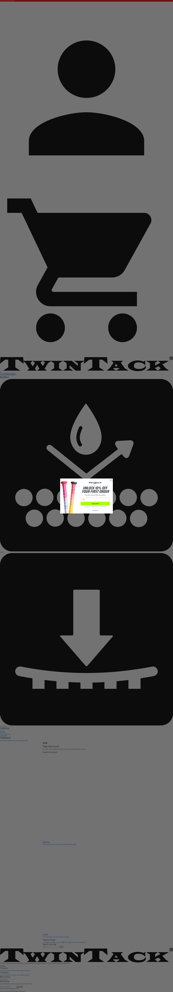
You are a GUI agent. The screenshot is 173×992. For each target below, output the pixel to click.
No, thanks (95, 510)
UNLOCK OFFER (95, 504)
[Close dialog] (111, 480)
